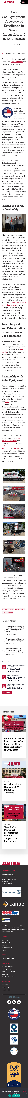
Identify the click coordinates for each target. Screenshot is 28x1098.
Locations (5, 987)
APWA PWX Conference (13, 670)
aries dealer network (7, 609)
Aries (7, 402)
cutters (4, 446)
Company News (7, 947)
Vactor (14, 80)
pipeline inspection (20, 609)
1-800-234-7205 (11, 879)
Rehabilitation (7, 969)
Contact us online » (7, 883)
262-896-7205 (9, 881)
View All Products (8, 976)
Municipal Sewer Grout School (15, 679)
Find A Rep (5, 985)
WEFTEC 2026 (14, 688)
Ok (10, 1095)
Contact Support (8, 958)
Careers (4, 945)
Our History (6, 942)
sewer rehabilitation (7, 612)
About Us (5, 940)
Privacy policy (16, 1095)
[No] (26, 1093)
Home (3, 53)
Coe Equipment (17, 61)
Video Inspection (7, 966)
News (14, 12)
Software (5, 974)
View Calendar (6, 692)
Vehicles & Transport (9, 971)
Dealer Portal (6, 990)
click (10, 931)
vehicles (16, 448)
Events (4, 950)
